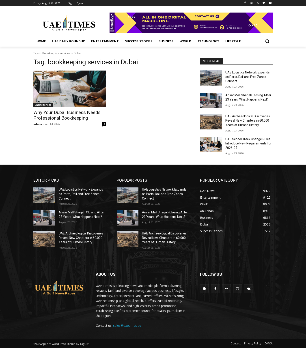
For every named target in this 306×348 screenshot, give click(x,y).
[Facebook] (245, 3)
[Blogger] (204, 288)
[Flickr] (226, 288)
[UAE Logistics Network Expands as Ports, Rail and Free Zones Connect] (211, 78)
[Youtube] (270, 3)
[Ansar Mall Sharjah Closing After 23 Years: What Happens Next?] (211, 100)
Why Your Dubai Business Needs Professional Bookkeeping (67, 115)
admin (37, 124)
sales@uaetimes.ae (127, 325)
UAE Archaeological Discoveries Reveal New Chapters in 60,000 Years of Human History (247, 120)
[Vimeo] (263, 3)
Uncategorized (43, 104)
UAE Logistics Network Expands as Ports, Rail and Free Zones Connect (247, 77)
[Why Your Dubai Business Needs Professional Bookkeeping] (69, 89)
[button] (267, 41)
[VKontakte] (248, 288)
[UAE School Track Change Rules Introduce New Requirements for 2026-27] (211, 144)
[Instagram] (251, 3)
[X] (257, 3)
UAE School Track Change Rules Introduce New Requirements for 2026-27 (248, 143)
